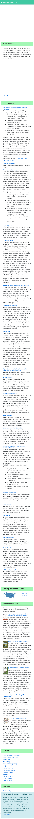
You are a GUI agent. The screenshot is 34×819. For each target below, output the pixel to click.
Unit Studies (6, 761)
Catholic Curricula (8, 776)
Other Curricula (7, 778)
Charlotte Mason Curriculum (11, 755)
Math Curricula (8, 96)
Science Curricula (8, 772)
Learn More (6, 814)
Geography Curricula (9, 770)
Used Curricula (7, 780)
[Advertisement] (17, 23)
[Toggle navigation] (30, 2)
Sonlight (5, 774)
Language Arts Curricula (10, 765)
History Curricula (8, 769)
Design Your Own (8, 759)
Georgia (24, 593)
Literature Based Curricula (10, 763)
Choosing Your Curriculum (10, 757)
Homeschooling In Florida (10, 2)
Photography (7, 791)
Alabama (24, 595)
